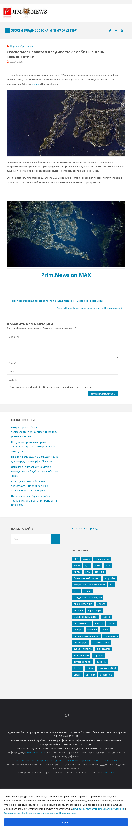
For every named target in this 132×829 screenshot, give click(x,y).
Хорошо (66, 822)
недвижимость (82, 623)
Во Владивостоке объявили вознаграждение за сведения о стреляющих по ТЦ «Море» (30, 486)
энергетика (106, 674)
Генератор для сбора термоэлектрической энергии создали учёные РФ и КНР (34, 432)
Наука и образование (22, 46)
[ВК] (116, 30)
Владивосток (102, 558)
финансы (101, 661)
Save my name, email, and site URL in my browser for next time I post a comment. (51, 387)
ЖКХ (108, 565)
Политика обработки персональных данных (39, 760)
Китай (77, 571)
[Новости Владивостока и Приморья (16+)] (29, 13)
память (99, 623)
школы (77, 674)
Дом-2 (97, 565)
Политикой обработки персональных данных (98, 808)
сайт (102, 764)
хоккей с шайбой (107, 668)
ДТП (87, 565)
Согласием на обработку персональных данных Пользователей (40, 813)
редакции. (108, 772)
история (78, 610)
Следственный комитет (87, 578)
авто (76, 591)
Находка (99, 571)
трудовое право (83, 661)
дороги (101, 603)
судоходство (104, 648)
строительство (100, 642)
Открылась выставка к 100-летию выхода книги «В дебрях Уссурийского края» (34, 471)
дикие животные (83, 603)
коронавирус (95, 610)
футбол (78, 668)
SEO (76, 558)
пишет (35, 84)
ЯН (111, 584)
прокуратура (111, 636)
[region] (66, 809)
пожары (78, 629)
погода (112, 623)
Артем (86, 558)
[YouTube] (121, 30)
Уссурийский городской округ (89, 584)
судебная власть (83, 648)
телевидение (81, 655)
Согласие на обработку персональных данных (91, 760)
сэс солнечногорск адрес (87, 528)
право (105, 629)
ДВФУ (77, 565)
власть (87, 591)
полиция (92, 629)
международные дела (86, 616)
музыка (106, 616)
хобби (90, 668)
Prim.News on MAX (66, 275)
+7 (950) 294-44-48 (36, 752)
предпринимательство (86, 636)
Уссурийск (110, 578)
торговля (99, 655)
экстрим (90, 674)
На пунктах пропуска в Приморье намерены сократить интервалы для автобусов (33, 446)
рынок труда (80, 642)
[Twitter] (110, 30)
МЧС (87, 571)
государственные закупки (88, 597)
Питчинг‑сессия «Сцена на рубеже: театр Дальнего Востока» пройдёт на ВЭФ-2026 (34, 500)
